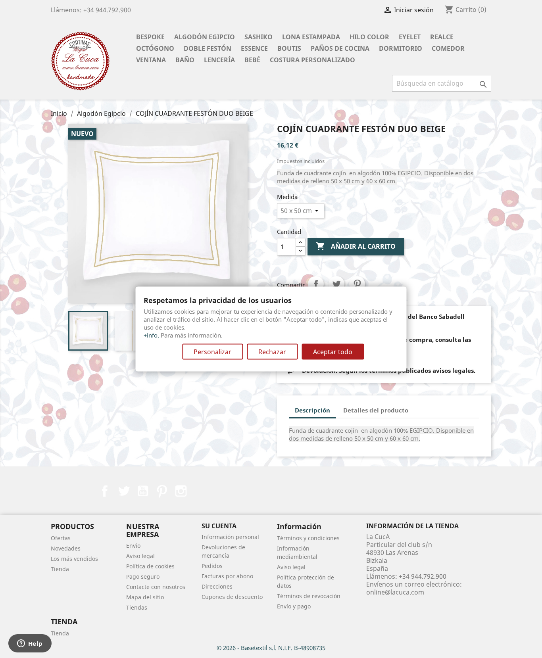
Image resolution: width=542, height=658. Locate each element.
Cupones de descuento (232, 596)
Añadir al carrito (356, 246)
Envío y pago (294, 606)
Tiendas (136, 607)
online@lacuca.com (395, 592)
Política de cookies (150, 566)
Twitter (124, 491)
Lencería (219, 60)
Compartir (316, 284)
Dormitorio (400, 48)
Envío (133, 545)
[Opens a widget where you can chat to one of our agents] (30, 644)
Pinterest (357, 284)
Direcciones (217, 586)
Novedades (66, 548)
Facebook (105, 491)
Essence (254, 48)
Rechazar (272, 351)
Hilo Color (369, 37)
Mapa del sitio (145, 597)
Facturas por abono (227, 576)
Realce (442, 37)
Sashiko (258, 37)
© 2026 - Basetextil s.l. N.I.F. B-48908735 (271, 648)
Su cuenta (219, 526)
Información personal (230, 537)
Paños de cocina (340, 48)
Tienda (60, 569)
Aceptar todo (332, 351)
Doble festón (207, 48)
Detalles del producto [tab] (375, 410)
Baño (184, 60)
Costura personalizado (312, 60)
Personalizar (212, 351)
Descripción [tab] (312, 410)
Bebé (252, 60)
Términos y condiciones (308, 538)
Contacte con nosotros (155, 587)
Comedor (448, 48)
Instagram (181, 491)
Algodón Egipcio (204, 37)
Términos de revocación (308, 596)
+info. (151, 335)
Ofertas (61, 538)
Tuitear (336, 284)
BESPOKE (150, 37)
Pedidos (212, 566)
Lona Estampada (311, 37)
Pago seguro (143, 576)
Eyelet (410, 37)
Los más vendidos (74, 558)
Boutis (289, 48)
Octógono (155, 48)
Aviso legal (140, 556)
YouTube (143, 491)
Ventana (151, 60)
